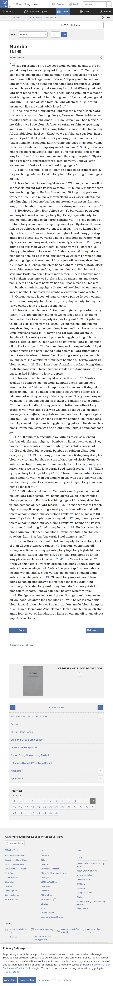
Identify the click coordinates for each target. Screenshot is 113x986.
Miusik (43, 908)
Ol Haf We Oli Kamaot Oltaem (54, 873)
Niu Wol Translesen (33, 17)
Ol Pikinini (9, 886)
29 (12, 405)
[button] (35, 11)
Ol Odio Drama (47, 912)
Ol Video (44, 904)
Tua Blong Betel (83, 879)
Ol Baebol (16, 17)
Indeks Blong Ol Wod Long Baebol (30, 755)
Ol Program (46, 886)
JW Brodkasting (48, 899)
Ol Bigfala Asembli (84, 892)
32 (12, 450)
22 (82, 319)
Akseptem (9, 980)
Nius (79, 850)
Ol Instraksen (46, 895)
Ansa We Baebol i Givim (15, 855)
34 (91, 468)
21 (24, 314)
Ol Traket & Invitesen (50, 868)
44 (15, 595)
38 (73, 527)
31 (15, 436)
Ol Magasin (46, 877)
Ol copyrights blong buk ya (21, 645)
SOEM (14, 34)
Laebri (4, 17)
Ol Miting (81, 884)
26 (15, 378)
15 (88, 242)
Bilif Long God (11, 890)
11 (15, 183)
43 (47, 577)
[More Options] (108, 17)
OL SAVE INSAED (19, 795)
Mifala (79, 857)
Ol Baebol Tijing (11, 850)
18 (79, 269)
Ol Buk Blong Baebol (22, 732)
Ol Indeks (45, 890)
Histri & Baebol (11, 899)
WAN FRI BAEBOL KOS (14, 864)
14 (12, 64)
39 (15, 541)
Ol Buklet (45, 864)
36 (64, 504)
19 (12, 296)
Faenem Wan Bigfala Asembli (67, 931)
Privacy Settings (12, 971)
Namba (49, 17)
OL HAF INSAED (56, 707)
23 (92, 332)
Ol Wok (80, 897)
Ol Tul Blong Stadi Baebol (15, 868)
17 (12, 264)
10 (15, 169)
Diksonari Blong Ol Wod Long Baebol (31, 763)
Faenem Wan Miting (42, 929)
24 (42, 346)
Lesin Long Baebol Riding (52, 917)
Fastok (14, 724)
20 (15, 310)
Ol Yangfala (9, 882)
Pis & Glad (9, 873)
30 (26, 418)
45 (15, 609)
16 (55, 251)
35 (15, 491)
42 (45, 568)
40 (58, 545)
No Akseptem (27, 980)
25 (33, 364)
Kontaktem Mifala (84, 875)
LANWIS (64, 25)
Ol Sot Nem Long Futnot (24, 747)
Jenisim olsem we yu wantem (55, 980)
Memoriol (81, 888)
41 (62, 559)
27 (81, 378)
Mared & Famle (11, 877)
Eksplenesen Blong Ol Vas (16, 860)
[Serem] (102, 17)
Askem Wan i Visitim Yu (87, 870)
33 (29, 455)
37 (71, 518)
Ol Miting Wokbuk (49, 882)
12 (27, 196)
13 (15, 210)
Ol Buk (43, 860)
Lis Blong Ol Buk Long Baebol (27, 739)
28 (32, 391)
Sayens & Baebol (12, 895)
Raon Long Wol (83, 908)
